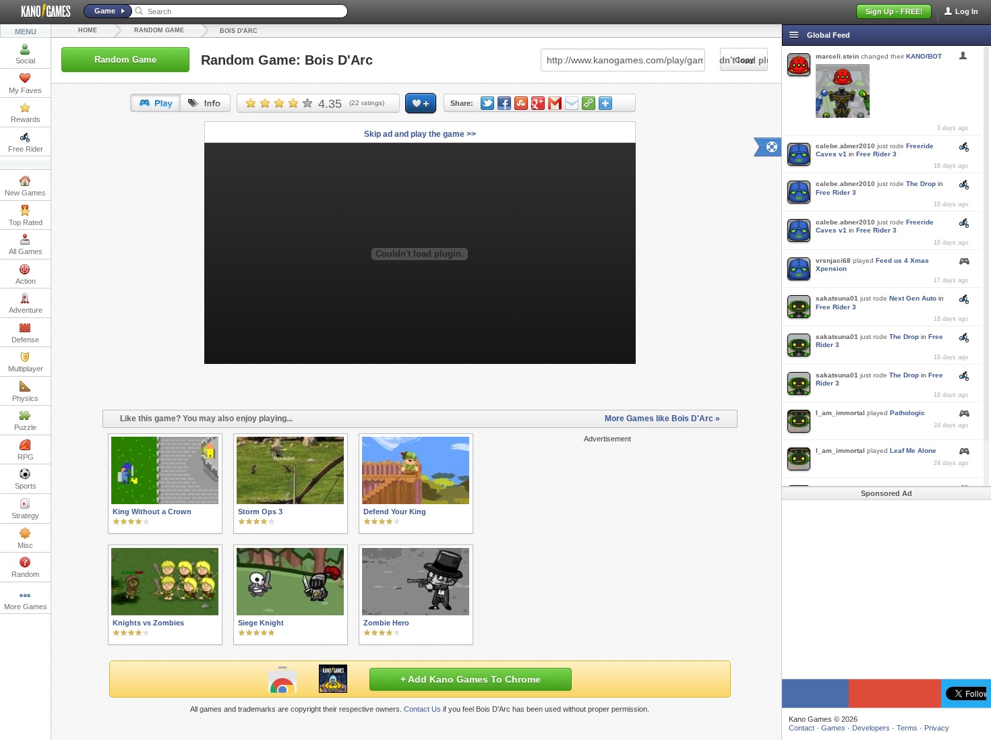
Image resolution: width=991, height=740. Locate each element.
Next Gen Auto (912, 298)
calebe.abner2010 (845, 146)
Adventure (25, 310)
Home (87, 30)
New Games (25, 193)
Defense (25, 340)
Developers (871, 728)
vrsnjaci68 (833, 260)
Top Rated (25, 222)
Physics (25, 398)
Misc (25, 545)
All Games (25, 251)
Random (25, 574)
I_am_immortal (840, 413)
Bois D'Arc (239, 31)
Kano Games (40, 11)
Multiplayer (25, 369)
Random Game (159, 30)
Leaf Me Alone (913, 450)
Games (833, 728)
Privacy (936, 728)
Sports (25, 486)
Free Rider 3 (876, 154)
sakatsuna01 (837, 298)
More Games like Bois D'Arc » (662, 418)
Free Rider (25, 149)
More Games (25, 607)
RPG (26, 457)
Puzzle (25, 427)
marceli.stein (837, 56)
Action (26, 281)
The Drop (921, 183)
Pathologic (907, 413)
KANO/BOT (924, 56)
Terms (907, 728)
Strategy (25, 516)
